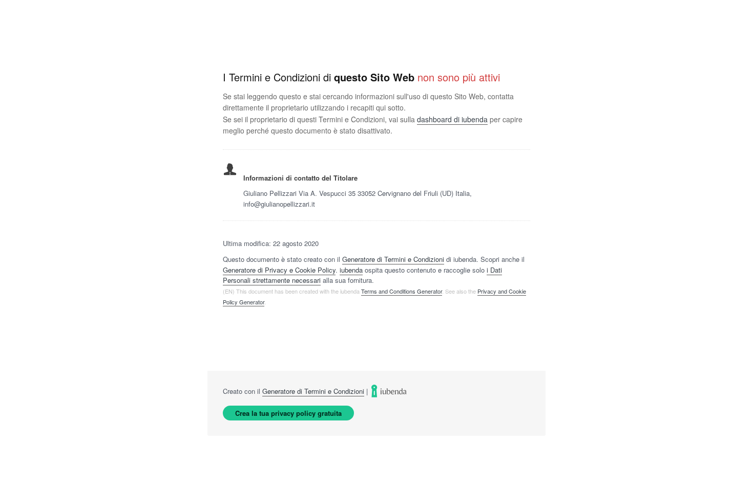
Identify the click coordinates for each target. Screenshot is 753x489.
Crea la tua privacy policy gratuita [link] (288, 413)
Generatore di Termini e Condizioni (393, 259)
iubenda (351, 270)
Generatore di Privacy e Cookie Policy (279, 270)
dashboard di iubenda (452, 119)
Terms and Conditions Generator (401, 291)
